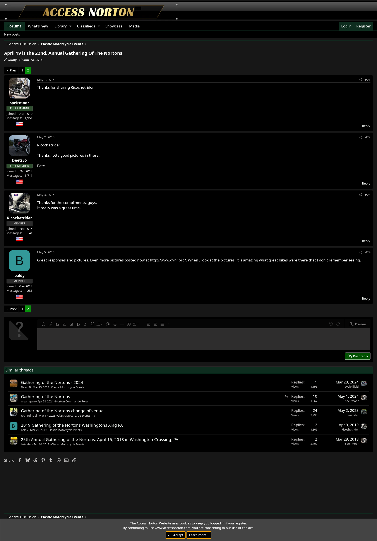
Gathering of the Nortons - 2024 (52, 382)
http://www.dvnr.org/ (168, 260)
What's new (38, 26)
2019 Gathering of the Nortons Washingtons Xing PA (72, 425)
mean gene (28, 401)
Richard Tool (29, 415)
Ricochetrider (350, 429)
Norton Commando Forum (72, 401)
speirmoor (352, 401)
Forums (14, 26)
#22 (367, 137)
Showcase (114, 26)
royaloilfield (351, 386)
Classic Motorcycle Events (67, 387)
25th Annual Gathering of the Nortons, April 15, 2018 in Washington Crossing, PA (99, 439)
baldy (12, 59)
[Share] (360, 80)
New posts (12, 34)
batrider (26, 444)
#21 (367, 80)
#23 (367, 195)
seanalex (353, 415)
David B (26, 387)
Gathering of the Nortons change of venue (62, 410)
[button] (43, 324)
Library (61, 26)
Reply (366, 126)
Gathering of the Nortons (45, 396)
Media (134, 26)
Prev (13, 70)
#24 (367, 252)
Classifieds (86, 26)
